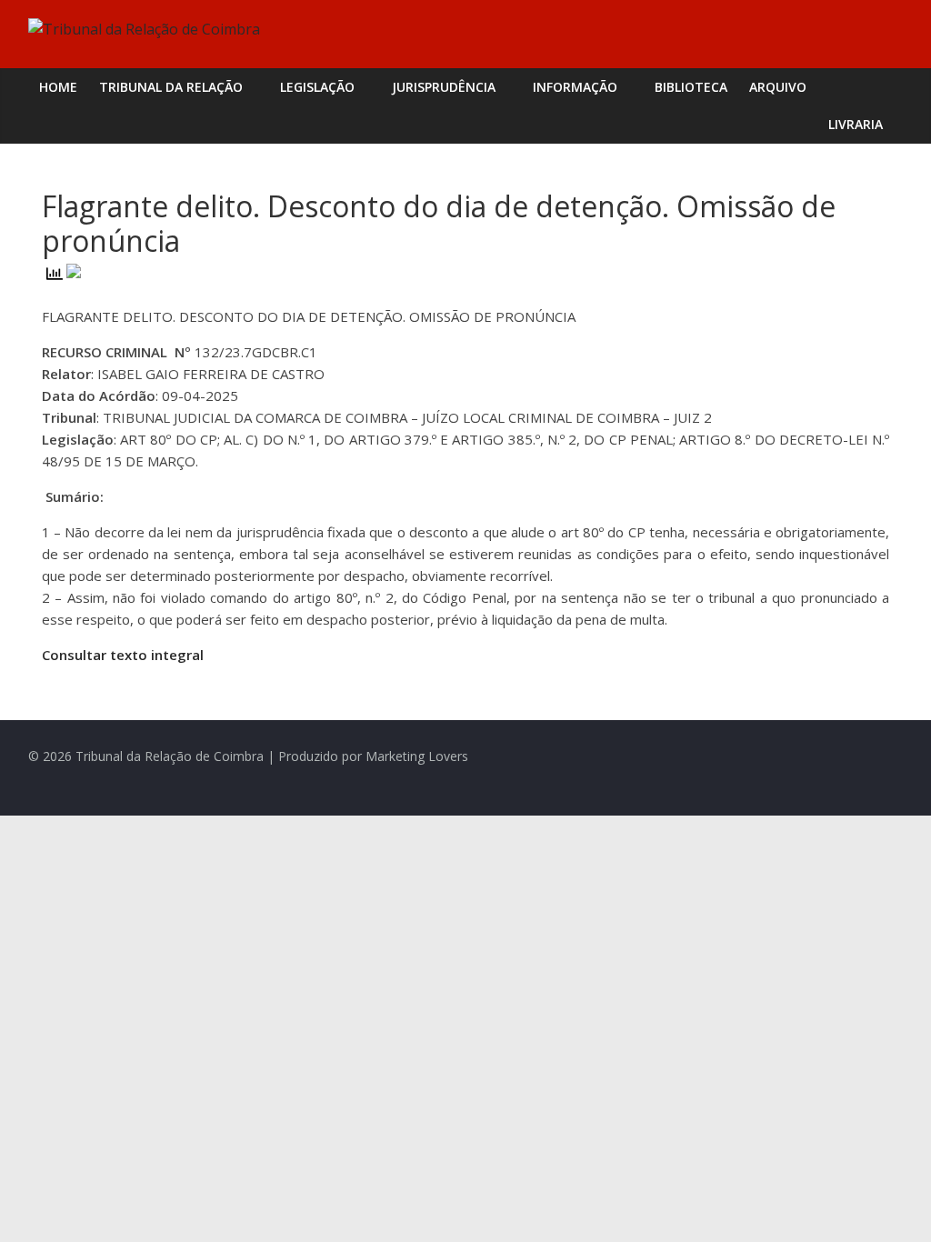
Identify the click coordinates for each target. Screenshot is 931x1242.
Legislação (317, 86)
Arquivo (777, 86)
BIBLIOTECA (691, 86)
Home (58, 86)
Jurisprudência (444, 86)
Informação (575, 86)
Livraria (855, 124)
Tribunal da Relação (171, 86)
